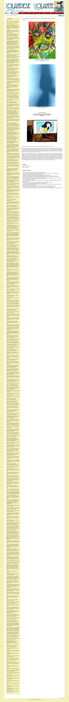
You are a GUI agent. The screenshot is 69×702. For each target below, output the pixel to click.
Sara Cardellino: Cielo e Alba (11, 660)
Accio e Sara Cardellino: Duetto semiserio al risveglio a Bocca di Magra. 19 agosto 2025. (12, 120)
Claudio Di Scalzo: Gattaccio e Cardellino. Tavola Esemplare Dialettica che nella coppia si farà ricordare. (12, 90)
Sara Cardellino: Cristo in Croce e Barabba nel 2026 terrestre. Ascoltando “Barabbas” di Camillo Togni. (12, 69)
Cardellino (11, 15)
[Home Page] (6, 13)
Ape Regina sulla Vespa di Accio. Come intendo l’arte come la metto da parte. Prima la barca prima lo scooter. (12, 446)
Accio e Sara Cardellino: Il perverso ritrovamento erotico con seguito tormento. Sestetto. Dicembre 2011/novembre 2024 (12, 218)
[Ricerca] (9, 13)
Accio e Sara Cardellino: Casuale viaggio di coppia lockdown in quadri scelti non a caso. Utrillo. (12, 457)
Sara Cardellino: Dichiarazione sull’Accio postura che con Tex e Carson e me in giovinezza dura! (12, 82)
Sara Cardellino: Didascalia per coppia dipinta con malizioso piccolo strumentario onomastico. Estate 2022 (12, 373)
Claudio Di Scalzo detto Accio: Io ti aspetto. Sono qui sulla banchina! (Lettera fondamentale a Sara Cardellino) (12, 615)
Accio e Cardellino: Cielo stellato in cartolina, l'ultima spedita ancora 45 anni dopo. (12, 486)
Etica (29, 699)
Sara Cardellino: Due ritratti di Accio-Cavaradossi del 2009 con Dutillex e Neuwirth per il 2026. (12, 76)
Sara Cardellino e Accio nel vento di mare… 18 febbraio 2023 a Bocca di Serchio (11, 322)
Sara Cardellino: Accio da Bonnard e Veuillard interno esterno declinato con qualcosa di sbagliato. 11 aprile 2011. (12, 35)
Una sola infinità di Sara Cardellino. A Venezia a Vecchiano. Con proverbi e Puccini (12, 597)
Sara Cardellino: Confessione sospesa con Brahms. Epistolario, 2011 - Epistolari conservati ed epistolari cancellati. (12, 633)
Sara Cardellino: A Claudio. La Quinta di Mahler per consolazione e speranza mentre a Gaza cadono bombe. (12, 117)
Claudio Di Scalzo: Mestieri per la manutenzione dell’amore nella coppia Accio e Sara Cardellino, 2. (12, 142)
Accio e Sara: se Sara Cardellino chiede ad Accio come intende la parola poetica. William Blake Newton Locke (12, 430)
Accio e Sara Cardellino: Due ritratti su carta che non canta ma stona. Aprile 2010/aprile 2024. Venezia (12, 242)
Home (8, 15)
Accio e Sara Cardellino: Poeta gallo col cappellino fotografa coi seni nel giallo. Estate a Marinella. (12, 65)
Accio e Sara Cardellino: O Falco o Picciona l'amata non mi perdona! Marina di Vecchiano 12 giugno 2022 (12, 380)
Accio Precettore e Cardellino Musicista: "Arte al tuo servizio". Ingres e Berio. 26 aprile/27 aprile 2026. (12, 31)
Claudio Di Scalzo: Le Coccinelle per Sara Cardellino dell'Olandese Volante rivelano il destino (12, 541)
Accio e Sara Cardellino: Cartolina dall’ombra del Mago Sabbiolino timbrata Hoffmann (12, 286)
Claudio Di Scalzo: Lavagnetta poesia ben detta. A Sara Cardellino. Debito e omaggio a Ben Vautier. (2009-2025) (12, 157)
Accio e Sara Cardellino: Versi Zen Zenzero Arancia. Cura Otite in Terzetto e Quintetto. (12, 194)
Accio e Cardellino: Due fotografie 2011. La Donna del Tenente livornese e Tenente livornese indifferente (12, 479)
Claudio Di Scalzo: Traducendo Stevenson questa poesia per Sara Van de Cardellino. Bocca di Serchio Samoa (12, 550)
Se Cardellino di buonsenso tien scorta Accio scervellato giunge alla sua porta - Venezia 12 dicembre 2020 (12, 417)
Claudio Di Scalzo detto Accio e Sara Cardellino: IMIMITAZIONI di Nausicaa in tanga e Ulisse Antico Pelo (12, 181)
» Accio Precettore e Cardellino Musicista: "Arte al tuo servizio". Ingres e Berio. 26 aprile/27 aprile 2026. (37, 182)
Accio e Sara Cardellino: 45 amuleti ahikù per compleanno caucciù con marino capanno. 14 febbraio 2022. (12, 388)
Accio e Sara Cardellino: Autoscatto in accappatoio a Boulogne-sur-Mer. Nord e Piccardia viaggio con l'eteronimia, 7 (12, 366)
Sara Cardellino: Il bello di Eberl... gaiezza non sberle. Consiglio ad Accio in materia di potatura (12, 315)
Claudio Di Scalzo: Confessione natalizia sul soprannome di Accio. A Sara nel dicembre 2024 (12, 209)
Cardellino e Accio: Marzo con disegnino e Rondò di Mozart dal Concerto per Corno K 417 (12, 306)
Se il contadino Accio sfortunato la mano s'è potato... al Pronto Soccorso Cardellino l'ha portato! (12, 318)
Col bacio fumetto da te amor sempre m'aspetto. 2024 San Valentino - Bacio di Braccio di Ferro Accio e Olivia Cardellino (12, 248)
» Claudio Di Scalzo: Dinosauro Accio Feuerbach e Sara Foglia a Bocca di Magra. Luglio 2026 (36, 175)
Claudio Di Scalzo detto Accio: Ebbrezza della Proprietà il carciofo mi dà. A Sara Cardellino (12, 292)
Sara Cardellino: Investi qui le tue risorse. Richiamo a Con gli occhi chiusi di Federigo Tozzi (12, 593)
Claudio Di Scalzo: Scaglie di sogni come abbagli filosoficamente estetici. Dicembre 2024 (12, 203)
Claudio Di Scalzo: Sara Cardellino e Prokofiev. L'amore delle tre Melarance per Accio (12, 663)
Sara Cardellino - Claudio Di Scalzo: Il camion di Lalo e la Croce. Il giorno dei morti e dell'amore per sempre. (12, 590)
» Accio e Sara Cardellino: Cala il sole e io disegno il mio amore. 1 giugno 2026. (34, 177)
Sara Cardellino (15, 15)
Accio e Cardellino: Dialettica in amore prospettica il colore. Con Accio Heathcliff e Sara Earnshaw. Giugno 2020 (12, 454)
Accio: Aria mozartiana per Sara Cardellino (13, 668)
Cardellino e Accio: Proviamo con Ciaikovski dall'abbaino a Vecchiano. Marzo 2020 (12, 470)
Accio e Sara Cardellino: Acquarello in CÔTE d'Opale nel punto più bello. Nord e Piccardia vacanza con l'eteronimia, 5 (12, 369)
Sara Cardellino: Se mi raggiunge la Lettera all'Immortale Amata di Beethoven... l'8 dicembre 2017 (12, 581)
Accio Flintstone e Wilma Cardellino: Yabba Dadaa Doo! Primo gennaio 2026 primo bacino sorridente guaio (12, 72)
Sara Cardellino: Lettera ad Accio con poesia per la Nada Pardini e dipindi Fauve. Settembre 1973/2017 (12, 608)
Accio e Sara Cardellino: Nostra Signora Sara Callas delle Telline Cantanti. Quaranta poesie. (12, 377)
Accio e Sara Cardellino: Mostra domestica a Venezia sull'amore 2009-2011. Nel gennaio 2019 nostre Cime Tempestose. (12, 523)
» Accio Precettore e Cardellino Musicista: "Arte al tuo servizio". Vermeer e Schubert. (34, 183)
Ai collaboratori (33, 699)
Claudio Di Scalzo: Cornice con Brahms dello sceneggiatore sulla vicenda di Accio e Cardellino (12, 514)
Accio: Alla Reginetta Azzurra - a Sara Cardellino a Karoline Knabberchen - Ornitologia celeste (12, 611)
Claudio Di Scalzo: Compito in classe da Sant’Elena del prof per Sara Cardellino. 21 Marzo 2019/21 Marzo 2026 (12, 47)
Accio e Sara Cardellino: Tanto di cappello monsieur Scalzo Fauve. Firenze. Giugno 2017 (12, 166)
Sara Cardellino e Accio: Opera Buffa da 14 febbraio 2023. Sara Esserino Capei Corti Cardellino (12, 328)
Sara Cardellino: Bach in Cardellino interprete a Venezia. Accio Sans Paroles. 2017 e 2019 (12, 517)
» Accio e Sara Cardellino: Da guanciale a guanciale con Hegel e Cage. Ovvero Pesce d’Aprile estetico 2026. (38, 186)
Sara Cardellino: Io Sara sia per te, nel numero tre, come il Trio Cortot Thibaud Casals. (12, 353)
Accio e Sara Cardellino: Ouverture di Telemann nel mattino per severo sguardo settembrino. (12, 362)
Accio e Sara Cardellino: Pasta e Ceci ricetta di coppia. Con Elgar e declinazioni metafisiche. (12, 356)
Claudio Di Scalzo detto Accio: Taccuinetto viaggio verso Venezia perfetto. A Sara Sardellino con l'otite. (12, 190)
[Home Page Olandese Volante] (34, 11)
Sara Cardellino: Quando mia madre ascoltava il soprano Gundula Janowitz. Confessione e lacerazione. (12, 336)
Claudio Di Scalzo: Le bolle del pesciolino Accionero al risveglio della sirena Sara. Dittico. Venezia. (12, 239)
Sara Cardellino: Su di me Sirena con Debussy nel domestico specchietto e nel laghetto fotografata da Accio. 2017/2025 (12, 96)
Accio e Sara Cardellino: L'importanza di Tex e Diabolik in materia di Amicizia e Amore (12, 473)
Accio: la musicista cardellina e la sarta (12, 560)
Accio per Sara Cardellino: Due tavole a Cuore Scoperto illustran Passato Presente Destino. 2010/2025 (12, 105)
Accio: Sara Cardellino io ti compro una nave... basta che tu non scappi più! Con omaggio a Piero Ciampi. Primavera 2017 (12, 177)
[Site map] (8, 13)
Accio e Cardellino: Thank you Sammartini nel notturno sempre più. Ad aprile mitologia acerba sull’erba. (12, 461)
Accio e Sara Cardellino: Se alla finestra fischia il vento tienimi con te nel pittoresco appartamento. (12, 420)
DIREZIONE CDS (38, 699)
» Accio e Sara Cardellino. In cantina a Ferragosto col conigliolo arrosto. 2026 (33, 172)
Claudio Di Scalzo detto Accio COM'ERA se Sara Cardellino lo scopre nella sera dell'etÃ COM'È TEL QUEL (12, 283)
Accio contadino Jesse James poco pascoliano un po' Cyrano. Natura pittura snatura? (12, 407)
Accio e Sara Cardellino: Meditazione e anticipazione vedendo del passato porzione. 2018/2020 (12, 410)
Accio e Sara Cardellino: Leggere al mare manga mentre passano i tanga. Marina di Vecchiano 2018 (12, 187)
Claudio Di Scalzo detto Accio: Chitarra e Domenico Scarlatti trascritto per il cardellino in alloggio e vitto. (12, 174)
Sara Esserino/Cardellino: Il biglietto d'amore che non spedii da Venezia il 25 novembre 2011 (12, 483)
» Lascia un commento (25, 167)
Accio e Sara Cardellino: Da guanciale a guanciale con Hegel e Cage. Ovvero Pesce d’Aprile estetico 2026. (12, 38)
